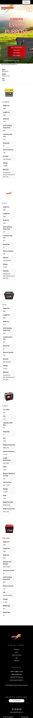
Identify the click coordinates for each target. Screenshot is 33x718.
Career (16, 652)
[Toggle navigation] (29, 10)
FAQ (16, 658)
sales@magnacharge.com (11, 60)
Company (16, 649)
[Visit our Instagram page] (15, 709)
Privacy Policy (24, 717)
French (26, 2)
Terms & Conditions (8, 717)
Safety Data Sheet (16, 655)
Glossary (16, 660)
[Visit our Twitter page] (18, 709)
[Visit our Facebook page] (13, 709)
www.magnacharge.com (16, 712)
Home (3, 64)
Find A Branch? (16, 700)
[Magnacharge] (8, 9)
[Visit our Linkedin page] (20, 709)
